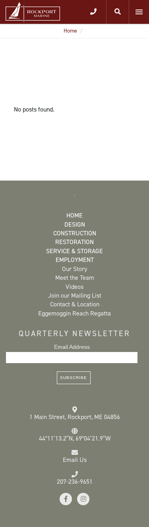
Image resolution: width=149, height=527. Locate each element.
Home (70, 31)
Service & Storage (74, 251)
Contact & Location (74, 304)
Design (74, 224)
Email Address (72, 347)
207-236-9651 (75, 481)
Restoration (74, 242)
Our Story (74, 269)
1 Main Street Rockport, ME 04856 (74, 417)
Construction (74, 233)
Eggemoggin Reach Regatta (74, 313)
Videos (74, 287)
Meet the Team (74, 277)
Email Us (75, 460)
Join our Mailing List (74, 295)
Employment (75, 260)
